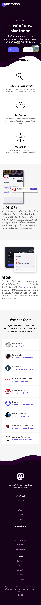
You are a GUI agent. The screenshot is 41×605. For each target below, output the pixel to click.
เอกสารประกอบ (20, 540)
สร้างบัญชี (28, 50)
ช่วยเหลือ (20, 545)
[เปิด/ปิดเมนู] (37, 4)
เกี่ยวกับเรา (20, 561)
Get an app (13, 50)
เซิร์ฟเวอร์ (20, 501)
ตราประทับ (20, 579)
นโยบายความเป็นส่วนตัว (27, 589)
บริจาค (20, 510)
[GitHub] (22, 595)
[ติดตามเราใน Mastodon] (19, 595)
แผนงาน (20, 514)
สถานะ (20, 591)
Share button (20, 549)
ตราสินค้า (20, 570)
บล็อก (21, 535)
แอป (20, 505)
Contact (20, 566)
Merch (20, 519)
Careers (20, 575)
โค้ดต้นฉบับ (20, 531)
